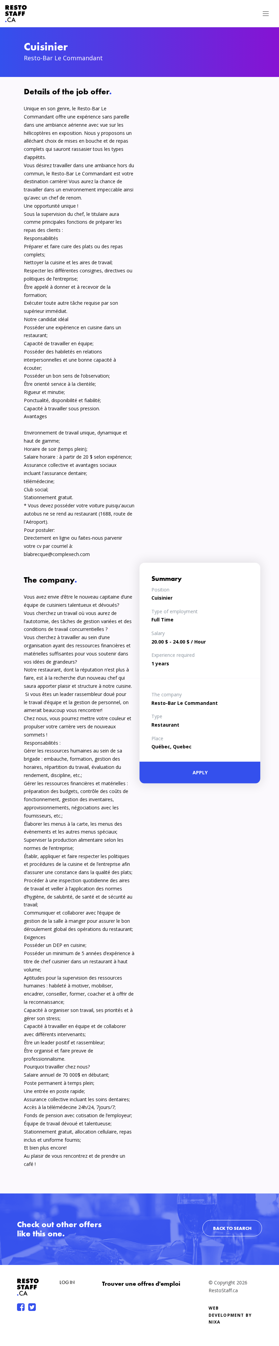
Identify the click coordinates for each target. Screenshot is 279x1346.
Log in (67, 1282)
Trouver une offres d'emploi (141, 1283)
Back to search (232, 1228)
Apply (200, 772)
